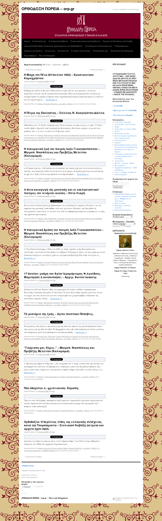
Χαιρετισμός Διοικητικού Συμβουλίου (85, 41)
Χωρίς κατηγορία (121, 174)
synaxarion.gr (125, 276)
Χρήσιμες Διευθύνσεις (33, 51)
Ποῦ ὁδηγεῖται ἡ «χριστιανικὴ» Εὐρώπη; (51, 388)
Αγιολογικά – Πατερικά (123, 122)
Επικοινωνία (50, 51)
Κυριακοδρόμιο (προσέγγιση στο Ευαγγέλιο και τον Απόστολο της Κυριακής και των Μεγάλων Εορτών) (64, 136)
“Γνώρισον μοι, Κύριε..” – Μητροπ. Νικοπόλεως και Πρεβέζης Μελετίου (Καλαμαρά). (59, 349)
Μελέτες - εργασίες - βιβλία (62, 104)
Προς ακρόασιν (120, 165)
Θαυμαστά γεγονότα (52, 135)
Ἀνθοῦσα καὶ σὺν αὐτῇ (121, 256)
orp (53, 81)
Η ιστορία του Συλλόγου (80, 51)
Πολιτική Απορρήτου (47, 55)
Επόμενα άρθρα (98, 69)
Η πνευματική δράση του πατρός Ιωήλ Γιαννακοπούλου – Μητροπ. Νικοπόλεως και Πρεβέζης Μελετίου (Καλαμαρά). (64, 233)
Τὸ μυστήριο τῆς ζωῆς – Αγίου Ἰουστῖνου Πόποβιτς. (59, 314)
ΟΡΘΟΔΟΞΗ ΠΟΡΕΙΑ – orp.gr (48, 8)
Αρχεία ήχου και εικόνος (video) (56, 448)
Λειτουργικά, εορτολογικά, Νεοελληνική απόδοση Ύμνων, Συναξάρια (77, 178)
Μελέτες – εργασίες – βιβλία (124, 163)
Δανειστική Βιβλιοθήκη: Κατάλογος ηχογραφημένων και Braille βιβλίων (53, 46)
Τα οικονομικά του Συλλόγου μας (98, 46)
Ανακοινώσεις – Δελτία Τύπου (125, 124)
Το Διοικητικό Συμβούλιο (58, 41)
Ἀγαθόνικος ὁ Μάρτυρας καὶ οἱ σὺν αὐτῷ (125, 253)
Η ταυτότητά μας (39, 41)
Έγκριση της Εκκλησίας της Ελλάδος (118, 41)
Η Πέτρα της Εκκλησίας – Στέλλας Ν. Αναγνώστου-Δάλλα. (64, 113)
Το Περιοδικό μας (121, 46)
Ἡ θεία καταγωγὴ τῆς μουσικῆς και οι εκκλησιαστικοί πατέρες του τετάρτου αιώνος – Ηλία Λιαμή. (61, 191)
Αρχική (27, 41)
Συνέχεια (51, 99)
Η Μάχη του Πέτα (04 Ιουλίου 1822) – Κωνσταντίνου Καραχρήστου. (59, 76)
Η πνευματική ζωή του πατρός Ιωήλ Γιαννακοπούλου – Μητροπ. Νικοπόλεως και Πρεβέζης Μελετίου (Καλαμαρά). (62, 152)
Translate (128, 226)
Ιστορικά (47, 104)
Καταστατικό (63, 51)
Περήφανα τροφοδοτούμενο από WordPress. (126, 499)
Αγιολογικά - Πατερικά (46, 336)
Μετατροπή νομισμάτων (123, 210)
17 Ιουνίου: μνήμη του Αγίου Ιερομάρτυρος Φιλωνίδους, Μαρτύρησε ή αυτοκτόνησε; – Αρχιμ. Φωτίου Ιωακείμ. (62, 275)
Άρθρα (40, 104)
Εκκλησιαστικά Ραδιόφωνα (122, 51)
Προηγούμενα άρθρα (33, 69)
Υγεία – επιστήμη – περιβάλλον (125, 172)
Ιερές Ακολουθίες (50, 218)
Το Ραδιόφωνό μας (100, 51)
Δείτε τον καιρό (120, 203)
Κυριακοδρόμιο (30, 55)
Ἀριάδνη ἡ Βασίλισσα (125, 265)
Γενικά (58, 336)
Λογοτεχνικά (29, 180)
